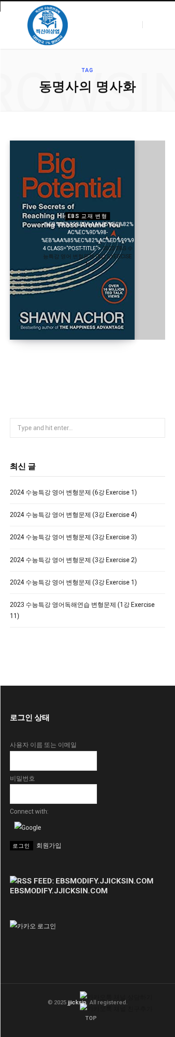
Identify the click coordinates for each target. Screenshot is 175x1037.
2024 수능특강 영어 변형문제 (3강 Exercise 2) (73, 559)
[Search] (150, 24)
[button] (27, 827)
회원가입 (48, 845)
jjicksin (77, 1002)
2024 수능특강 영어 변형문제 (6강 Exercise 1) (73, 492)
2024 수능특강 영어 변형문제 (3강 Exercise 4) (73, 514)
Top (90, 1018)
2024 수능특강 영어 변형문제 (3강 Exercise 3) (73, 537)
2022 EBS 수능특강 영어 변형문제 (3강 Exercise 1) (88, 256)
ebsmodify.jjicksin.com (59, 890)
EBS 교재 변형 (87, 216)
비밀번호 (22, 778)
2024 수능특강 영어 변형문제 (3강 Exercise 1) (73, 582)
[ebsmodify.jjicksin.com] (47, 25)
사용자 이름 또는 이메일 (43, 744)
